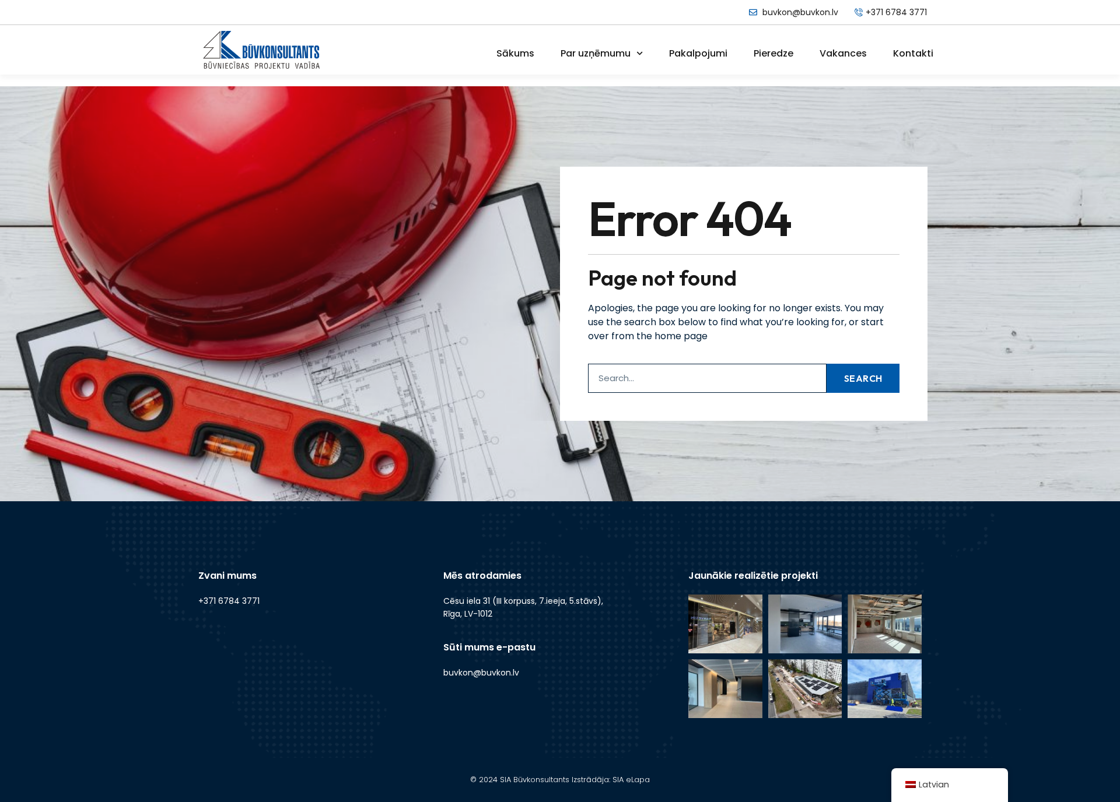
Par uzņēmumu (596, 53)
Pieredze (773, 53)
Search (863, 378)
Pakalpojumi (698, 53)
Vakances (843, 53)
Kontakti (913, 53)
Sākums (515, 53)
